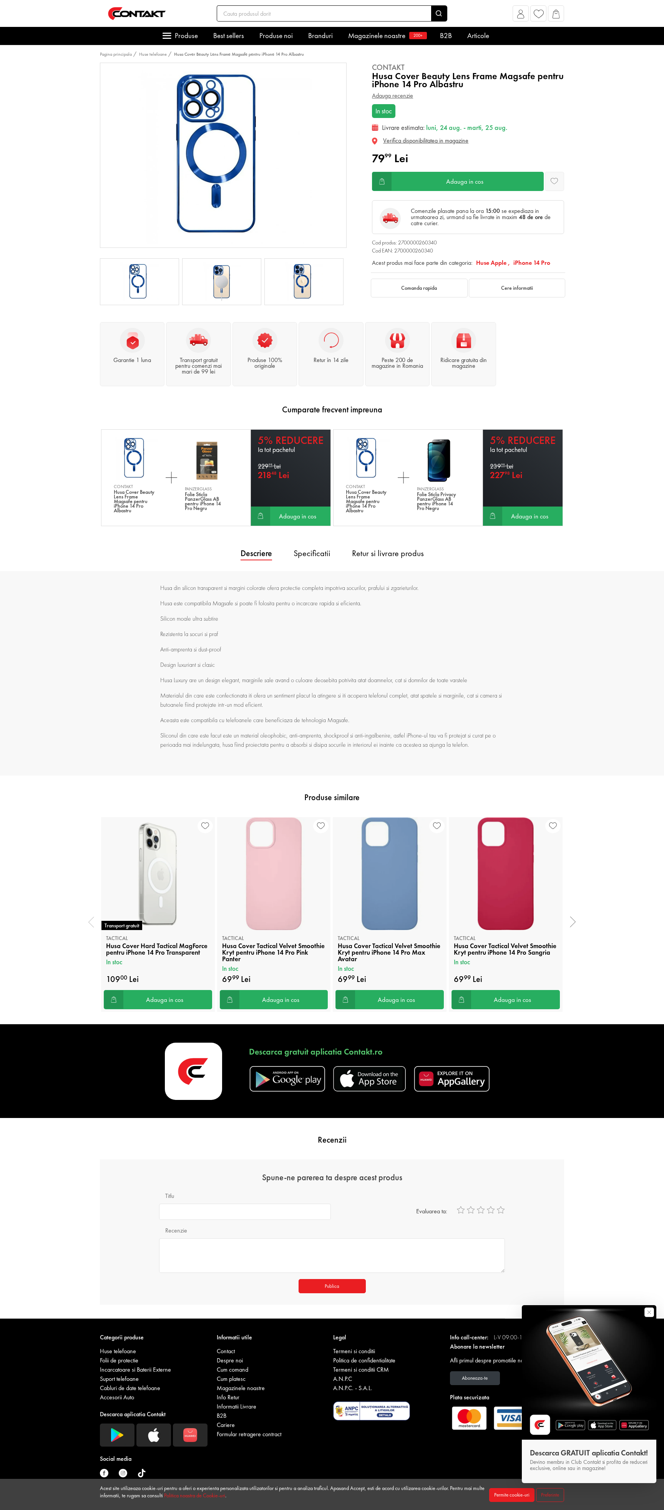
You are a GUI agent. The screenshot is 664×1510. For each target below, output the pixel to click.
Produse (186, 35)
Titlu (169, 1196)
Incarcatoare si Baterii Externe (135, 1369)
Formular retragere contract (249, 1434)
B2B (446, 35)
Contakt (388, 67)
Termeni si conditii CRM (361, 1369)
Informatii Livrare (236, 1406)
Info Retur (228, 1397)
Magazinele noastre (385, 35)
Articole (478, 35)
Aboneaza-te (475, 1378)
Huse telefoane (153, 54)
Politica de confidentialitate (364, 1360)
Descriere (256, 553)
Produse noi (276, 35)
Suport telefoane (119, 1379)
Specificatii (312, 553)
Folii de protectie (119, 1360)
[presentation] (91, 922)
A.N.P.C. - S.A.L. (352, 1388)
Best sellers (228, 35)
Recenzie (176, 1230)
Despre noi (230, 1360)
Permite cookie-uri (512, 1495)
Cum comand (232, 1369)
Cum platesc (231, 1379)
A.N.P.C (342, 1379)
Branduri (320, 35)
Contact (226, 1351)
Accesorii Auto (117, 1397)
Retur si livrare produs (388, 553)
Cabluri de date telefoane (130, 1388)
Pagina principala (116, 54)
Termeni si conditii (354, 1351)
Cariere (226, 1425)
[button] (521, 16)
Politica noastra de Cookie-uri (194, 1495)
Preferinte (550, 1495)
